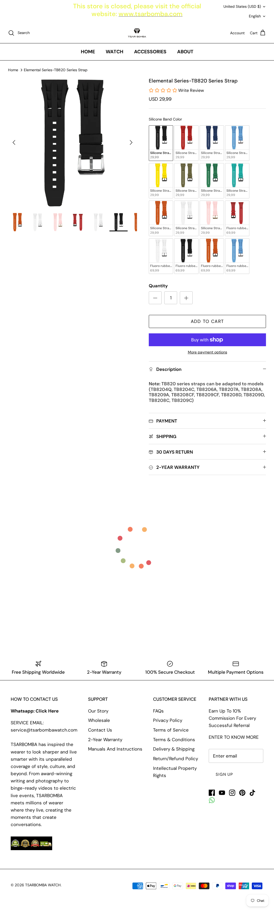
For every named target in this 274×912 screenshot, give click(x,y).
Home (13, 69)
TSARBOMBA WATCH (43, 885)
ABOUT (185, 51)
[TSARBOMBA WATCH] (137, 33)
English (255, 16)
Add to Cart (207, 321)
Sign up (224, 774)
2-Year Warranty (105, 740)
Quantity (158, 286)
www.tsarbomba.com (150, 14)
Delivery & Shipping (174, 749)
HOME (88, 51)
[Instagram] (232, 793)
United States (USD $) (242, 6)
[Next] (131, 142)
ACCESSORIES (150, 51)
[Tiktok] (252, 793)
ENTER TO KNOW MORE (234, 737)
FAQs (158, 711)
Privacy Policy (167, 720)
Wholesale (99, 720)
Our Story (98, 711)
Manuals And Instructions (115, 749)
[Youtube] (222, 793)
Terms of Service (171, 730)
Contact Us (100, 730)
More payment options (207, 352)
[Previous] (14, 142)
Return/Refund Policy (175, 759)
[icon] (212, 800)
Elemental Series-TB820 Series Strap (55, 69)
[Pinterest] (242, 793)
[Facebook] (212, 793)
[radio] (161, 143)
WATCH (114, 51)
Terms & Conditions (174, 740)
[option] (72, 142)
